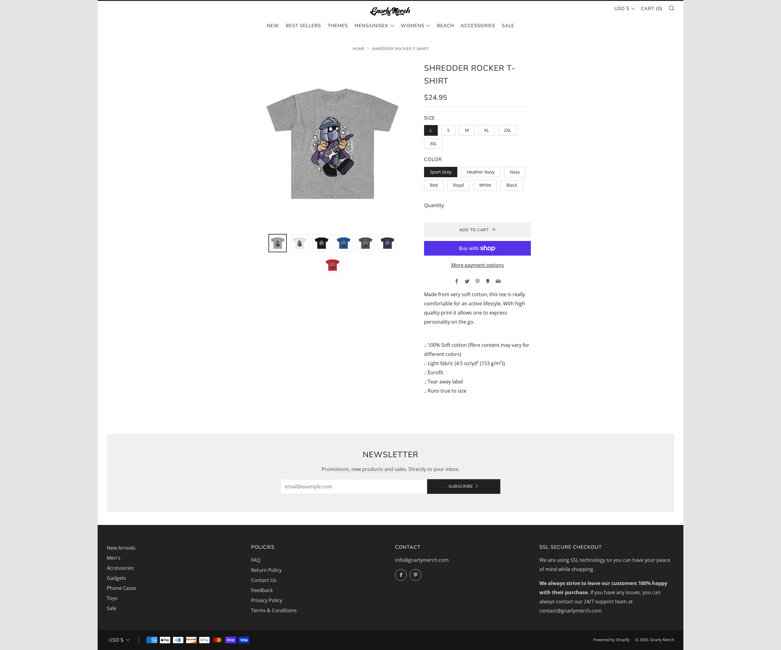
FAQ (255, 560)
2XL (507, 130)
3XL (433, 143)
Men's (114, 558)
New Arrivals (121, 547)
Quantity (434, 205)
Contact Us (263, 580)
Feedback (262, 590)
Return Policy (266, 570)
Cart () (652, 8)
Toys (112, 598)
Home (359, 48)
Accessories (478, 26)
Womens (412, 26)
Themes (338, 26)
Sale (508, 26)
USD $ (621, 8)
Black (511, 185)
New (273, 26)
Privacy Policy (266, 600)
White (485, 185)
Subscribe (460, 486)
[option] (332, 144)
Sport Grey (441, 172)
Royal (458, 185)
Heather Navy (481, 172)
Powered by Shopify (611, 639)
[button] (277, 243)
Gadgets (116, 578)
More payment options (477, 265)
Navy (515, 172)
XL (486, 130)
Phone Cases (121, 588)
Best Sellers (303, 26)
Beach (445, 26)
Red (434, 185)
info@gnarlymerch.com (422, 560)
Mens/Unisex (371, 26)
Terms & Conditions (274, 610)
